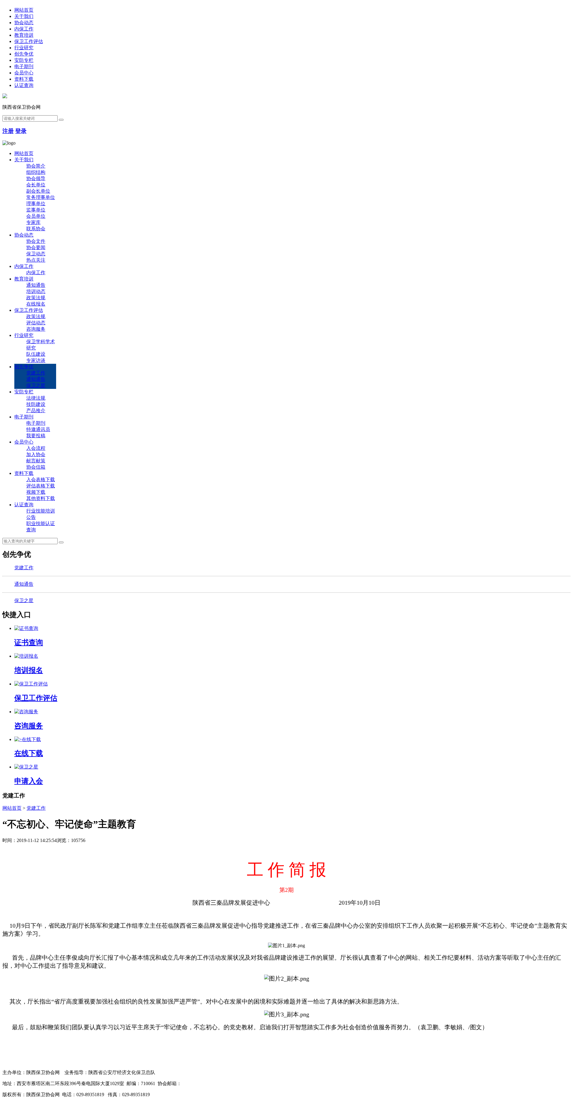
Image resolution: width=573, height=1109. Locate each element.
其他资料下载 (40, 498)
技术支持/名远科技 (22, 1100)
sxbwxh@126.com (199, 1083)
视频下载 (35, 492)
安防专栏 (23, 60)
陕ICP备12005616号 (172, 1094)
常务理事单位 (40, 197)
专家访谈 (35, 360)
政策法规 (35, 297)
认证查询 (23, 85)
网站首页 (23, 10)
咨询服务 (35, 329)
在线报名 (35, 303)
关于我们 (23, 16)
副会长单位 (38, 191)
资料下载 (23, 79)
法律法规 (35, 398)
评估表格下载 (40, 485)
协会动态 (23, 22)
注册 (8, 131)
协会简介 (35, 165)
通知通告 (35, 285)
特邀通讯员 (38, 429)
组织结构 (35, 172)
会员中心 (23, 72)
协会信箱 (35, 467)
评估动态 (35, 322)
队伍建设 (35, 354)
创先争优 (23, 53)
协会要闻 (35, 247)
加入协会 (35, 454)
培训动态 (35, 291)
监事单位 (35, 209)
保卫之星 (35, 385)
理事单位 (35, 203)
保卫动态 (35, 253)
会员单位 (35, 216)
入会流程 (35, 448)
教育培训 (23, 35)
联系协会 (35, 228)
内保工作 (23, 28)
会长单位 (35, 184)
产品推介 (35, 410)
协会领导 (35, 178)
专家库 (33, 222)
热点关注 (35, 260)
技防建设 (35, 404)
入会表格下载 (40, 479)
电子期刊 (23, 66)
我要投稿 (35, 435)
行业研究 (23, 47)
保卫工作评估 (28, 41)
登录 (21, 131)
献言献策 (35, 460)
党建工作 (35, 372)
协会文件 (35, 241)
